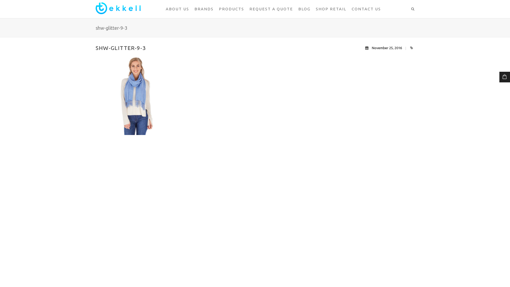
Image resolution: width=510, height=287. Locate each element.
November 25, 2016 (387, 48)
